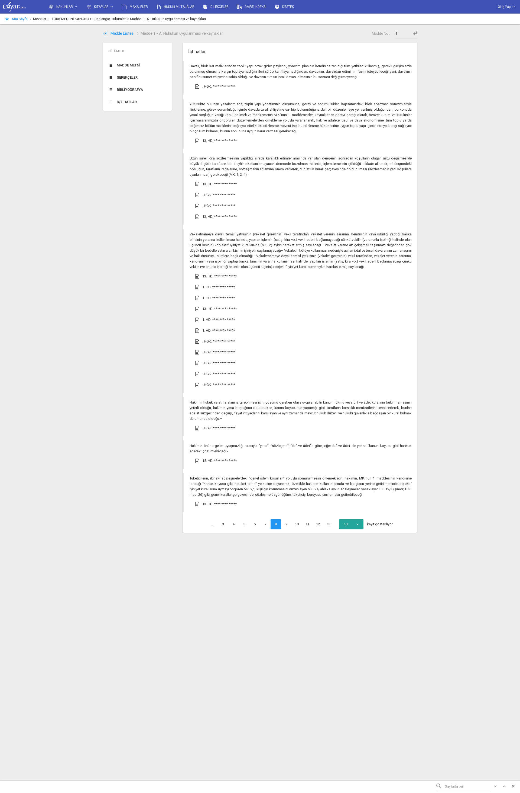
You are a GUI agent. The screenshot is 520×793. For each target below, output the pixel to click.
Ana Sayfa (19, 19)
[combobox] (351, 524)
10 (297, 524)
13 (328, 524)
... (212, 524)
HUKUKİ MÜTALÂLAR (178, 7)
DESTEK (287, 7)
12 (318, 524)
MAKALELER (138, 7)
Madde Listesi (122, 33)
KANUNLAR (65, 7)
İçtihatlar (197, 51)
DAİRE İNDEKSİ (255, 7)
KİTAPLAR (101, 7)
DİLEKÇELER (219, 7)
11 (307, 524)
